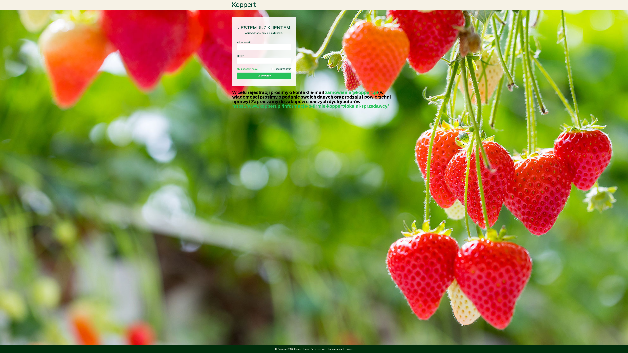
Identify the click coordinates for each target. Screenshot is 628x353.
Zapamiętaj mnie (282, 69)
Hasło (240, 56)
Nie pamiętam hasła (247, 69)
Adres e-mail (244, 42)
